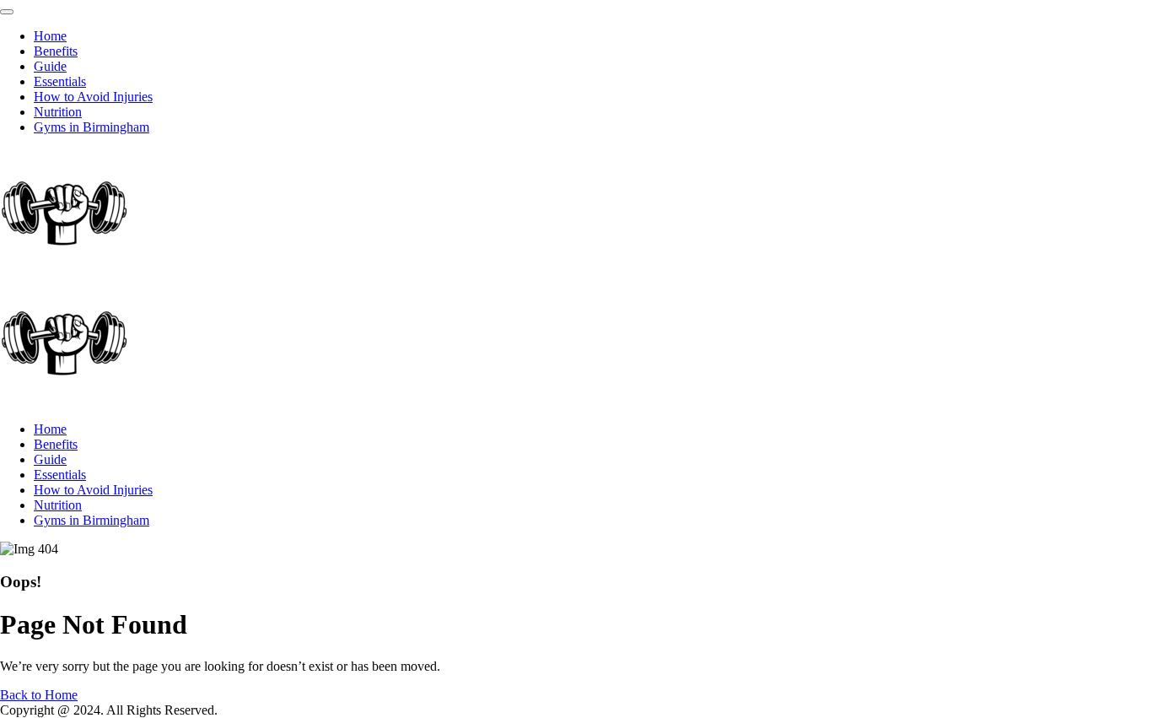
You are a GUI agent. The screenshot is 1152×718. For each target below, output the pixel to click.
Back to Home (39, 695)
